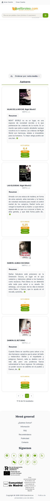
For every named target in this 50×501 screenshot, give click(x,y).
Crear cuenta (20, 2)
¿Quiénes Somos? (25, 423)
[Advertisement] (25, 47)
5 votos (25, 154)
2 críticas (25, 232)
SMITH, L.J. (26, 112)
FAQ (25, 431)
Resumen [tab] (13, 116)
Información (25, 427)
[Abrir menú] (45, 15)
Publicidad (25, 438)
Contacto (25, 442)
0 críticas (25, 156)
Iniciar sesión (8, 2)
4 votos (25, 230)
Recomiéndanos (25, 434)
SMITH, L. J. (26, 265)
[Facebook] (6, 455)
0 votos (25, 307)
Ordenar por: (26, 76)
